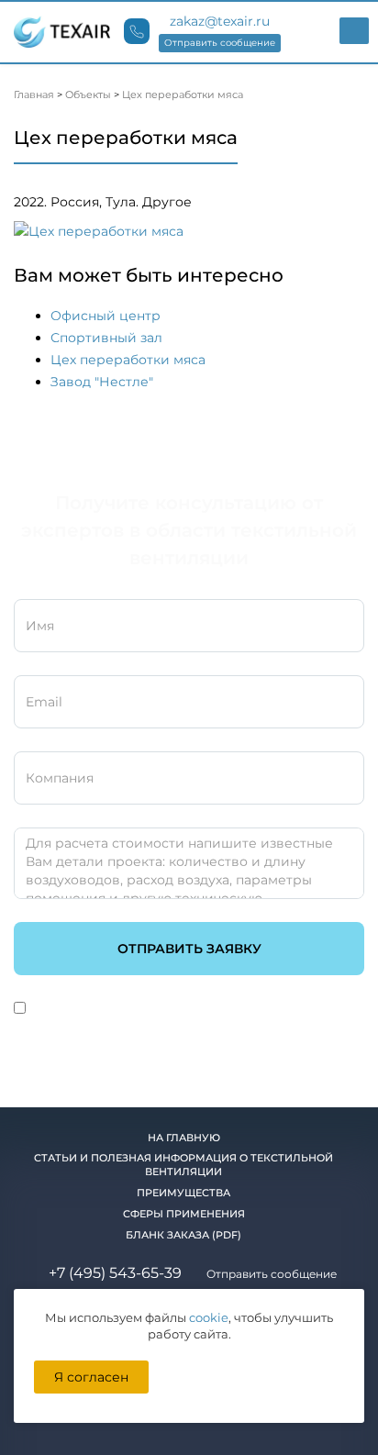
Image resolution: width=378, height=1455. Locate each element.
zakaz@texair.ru (220, 21)
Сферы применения (184, 1213)
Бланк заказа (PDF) (183, 1234)
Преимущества (183, 1192)
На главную (184, 1137)
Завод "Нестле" (101, 381)
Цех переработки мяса (128, 359)
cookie (208, 1317)
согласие (100, 1009)
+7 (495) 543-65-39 (115, 1273)
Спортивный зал (106, 337)
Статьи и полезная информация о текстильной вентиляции (183, 1164)
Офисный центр (105, 315)
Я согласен (91, 1377)
